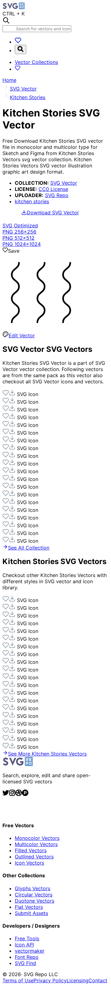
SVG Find (25, 963)
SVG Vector (63, 183)
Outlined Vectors (34, 856)
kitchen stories (32, 201)
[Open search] (20, 49)
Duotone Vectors (34, 901)
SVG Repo (56, 195)
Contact (97, 980)
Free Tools (27, 938)
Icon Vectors (29, 863)
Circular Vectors (33, 894)
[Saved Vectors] (18, 42)
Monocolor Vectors (37, 838)
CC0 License (53, 189)
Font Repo (27, 957)
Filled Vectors (31, 850)
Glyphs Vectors (32, 888)
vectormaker (29, 951)
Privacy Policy (50, 980)
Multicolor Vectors (36, 844)
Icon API (24, 945)
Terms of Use (18, 980)
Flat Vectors (29, 907)
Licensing (77, 980)
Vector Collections (36, 62)
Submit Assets (31, 913)
